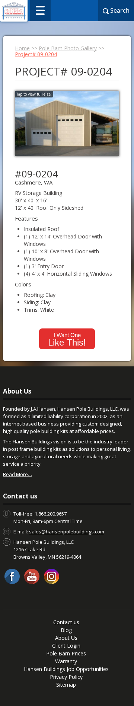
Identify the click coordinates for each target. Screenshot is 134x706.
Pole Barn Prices (66, 653)
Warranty (66, 661)
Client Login (66, 645)
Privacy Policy (66, 676)
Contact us (66, 622)
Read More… (17, 474)
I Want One (67, 339)
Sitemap (66, 684)
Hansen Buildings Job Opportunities (66, 669)
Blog (66, 629)
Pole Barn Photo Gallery (68, 48)
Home (22, 48)
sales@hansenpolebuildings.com (66, 531)
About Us (66, 637)
